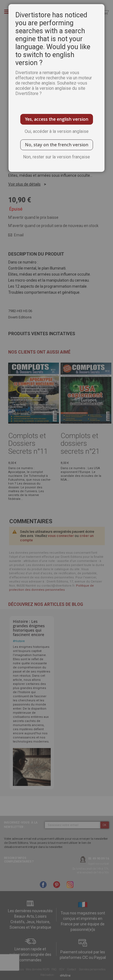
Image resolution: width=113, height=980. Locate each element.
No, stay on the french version (56, 145)
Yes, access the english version (56, 119)
